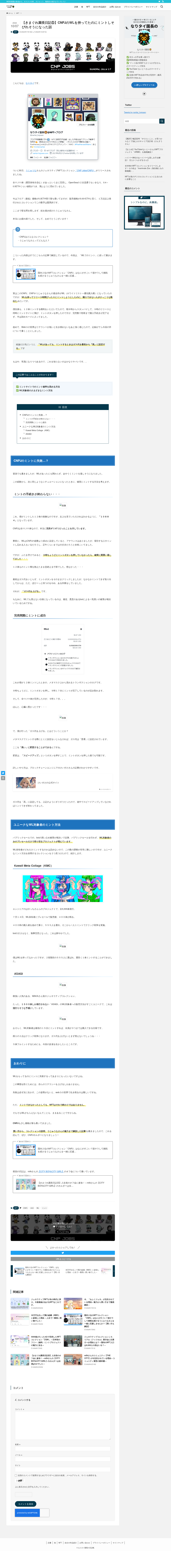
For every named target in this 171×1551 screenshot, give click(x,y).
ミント (44, 1208)
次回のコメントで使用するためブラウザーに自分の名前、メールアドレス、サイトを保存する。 (58, 1475)
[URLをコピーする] (3, 778)
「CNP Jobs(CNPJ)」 (85, 170)
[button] (63, 1253)
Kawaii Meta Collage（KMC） (38, 430)
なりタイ (30, 83)
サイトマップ (118, 1542)
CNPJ (25, 1208)
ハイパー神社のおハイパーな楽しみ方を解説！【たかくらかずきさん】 (142, 159)
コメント (19, 1409)
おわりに (26, 438)
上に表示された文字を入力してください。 (32, 1486)
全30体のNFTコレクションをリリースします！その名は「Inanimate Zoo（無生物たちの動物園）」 (144, 168)
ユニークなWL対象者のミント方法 (38, 426)
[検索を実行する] (162, 121)
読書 (49, 1542)
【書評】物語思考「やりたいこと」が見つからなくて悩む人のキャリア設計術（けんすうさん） (143, 141)
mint (32, 1208)
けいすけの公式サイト (48, 782)
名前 (17, 1444)
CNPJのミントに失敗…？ (34, 414)
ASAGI (29, 433)
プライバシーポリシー (101, 1542)
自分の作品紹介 (71, 1542)
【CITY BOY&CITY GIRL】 (51, 1171)
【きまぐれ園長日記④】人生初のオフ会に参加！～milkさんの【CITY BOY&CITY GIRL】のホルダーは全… (71, 1184)
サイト (18, 1465)
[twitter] (159, 1)
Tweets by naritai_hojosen (135, 112)
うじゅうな (31, 170)
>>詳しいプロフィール (144, 84)
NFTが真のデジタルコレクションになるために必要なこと (143, 177)
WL (38, 1208)
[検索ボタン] (162, 6)
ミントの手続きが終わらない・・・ (41, 418)
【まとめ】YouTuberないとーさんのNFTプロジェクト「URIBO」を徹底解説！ (144, 150)
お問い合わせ (84, 1542)
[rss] (163, 1)
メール (18, 1454)
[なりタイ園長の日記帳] (10, 6)
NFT (15, 32)
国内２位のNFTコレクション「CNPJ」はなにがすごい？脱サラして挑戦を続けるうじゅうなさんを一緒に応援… (73, 274)
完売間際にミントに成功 (36, 422)
